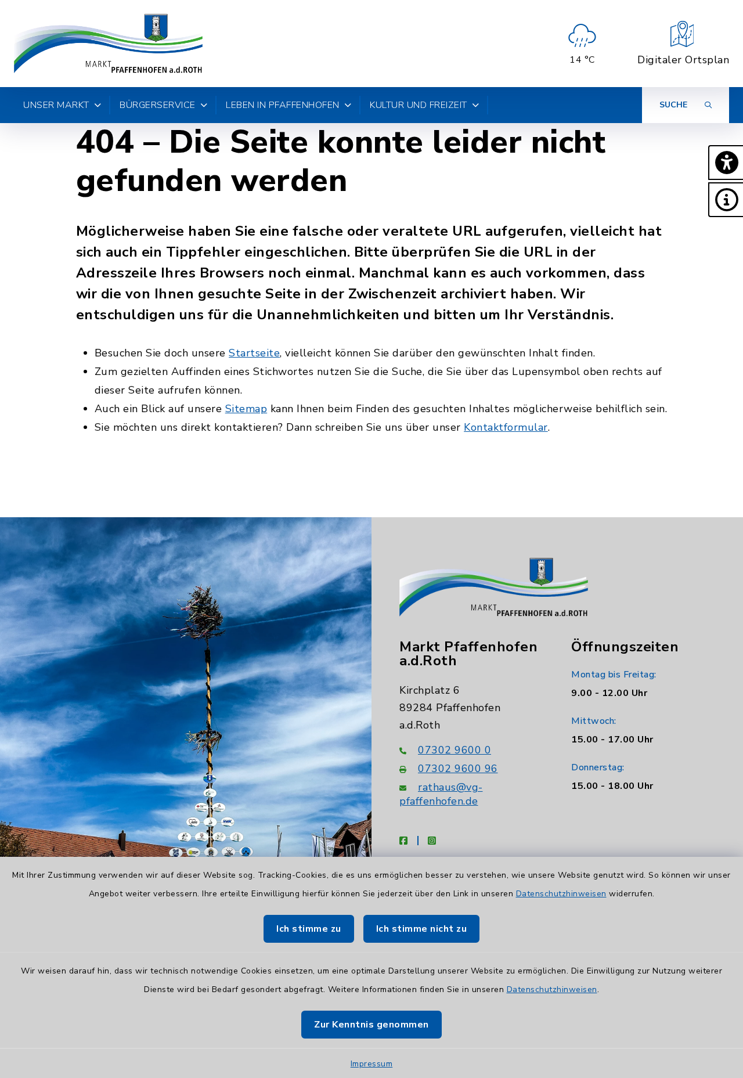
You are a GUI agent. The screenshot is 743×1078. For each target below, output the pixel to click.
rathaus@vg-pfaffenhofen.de (441, 794)
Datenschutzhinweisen (561, 893)
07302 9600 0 (454, 750)
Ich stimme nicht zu (421, 928)
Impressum (372, 1063)
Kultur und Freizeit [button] (418, 105)
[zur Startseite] (108, 43)
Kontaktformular (506, 427)
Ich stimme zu (308, 928)
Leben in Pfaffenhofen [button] (283, 105)
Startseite (254, 353)
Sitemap (246, 409)
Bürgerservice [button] (158, 105)
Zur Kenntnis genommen (371, 1024)
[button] (725, 162)
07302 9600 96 (458, 769)
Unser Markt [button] (56, 105)
